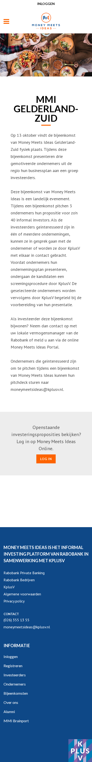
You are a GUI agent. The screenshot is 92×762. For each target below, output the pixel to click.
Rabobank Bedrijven (19, 580)
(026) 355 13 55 (16, 620)
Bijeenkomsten (16, 693)
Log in (46, 459)
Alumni (9, 711)
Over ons (11, 702)
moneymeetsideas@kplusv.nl (27, 627)
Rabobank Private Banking (24, 572)
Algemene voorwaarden (22, 594)
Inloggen (46, 4)
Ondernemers (15, 684)
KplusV (9, 587)
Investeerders (15, 675)
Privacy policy (14, 601)
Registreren (13, 665)
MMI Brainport (16, 720)
